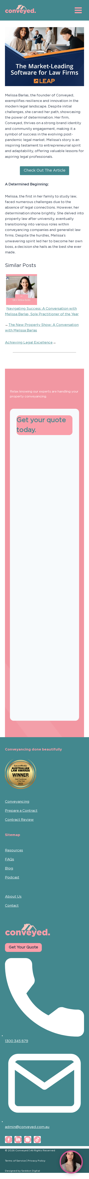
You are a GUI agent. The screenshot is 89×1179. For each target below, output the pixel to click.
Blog (9, 868)
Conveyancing (17, 801)
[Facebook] (8, 1139)
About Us (13, 896)
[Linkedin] (18, 1139)
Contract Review (19, 819)
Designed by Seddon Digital (22, 1171)
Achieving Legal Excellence (29, 342)
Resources (14, 850)
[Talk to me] (71, 1161)
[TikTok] (37, 1139)
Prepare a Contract (21, 810)
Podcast (12, 877)
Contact (12, 905)
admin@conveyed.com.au (27, 1127)
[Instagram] (27, 1139)
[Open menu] (78, 10)
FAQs (9, 859)
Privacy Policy (36, 1161)
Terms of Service (15, 1161)
